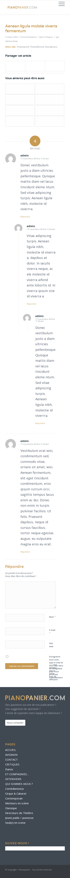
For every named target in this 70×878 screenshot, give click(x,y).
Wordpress (51, 46)
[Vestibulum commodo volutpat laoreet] (49, 121)
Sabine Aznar (11, 41)
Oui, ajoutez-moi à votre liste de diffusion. (53, 672)
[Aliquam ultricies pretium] (49, 99)
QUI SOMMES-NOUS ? (19, 784)
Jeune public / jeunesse (19, 818)
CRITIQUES (12, 764)
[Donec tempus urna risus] (19, 121)
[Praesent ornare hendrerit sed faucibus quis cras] (19, 110)
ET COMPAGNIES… (17, 774)
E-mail (52, 632)
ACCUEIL (10, 750)
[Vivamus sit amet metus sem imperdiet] (49, 110)
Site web (51, 645)
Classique (11, 808)
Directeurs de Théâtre (19, 813)
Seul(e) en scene (15, 822)
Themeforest (37, 46)
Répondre (25, 216)
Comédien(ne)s (14, 788)
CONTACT (11, 759)
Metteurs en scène (17, 803)
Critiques (48, 37)
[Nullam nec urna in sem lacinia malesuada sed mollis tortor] (19, 99)
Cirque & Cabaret (15, 793)
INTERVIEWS (13, 779)
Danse (9, 769)
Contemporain (14, 798)
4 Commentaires (28, 37)
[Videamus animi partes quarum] (19, 88)
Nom (52, 616)
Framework (23, 46)
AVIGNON (11, 754)
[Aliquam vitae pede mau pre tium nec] (49, 88)
